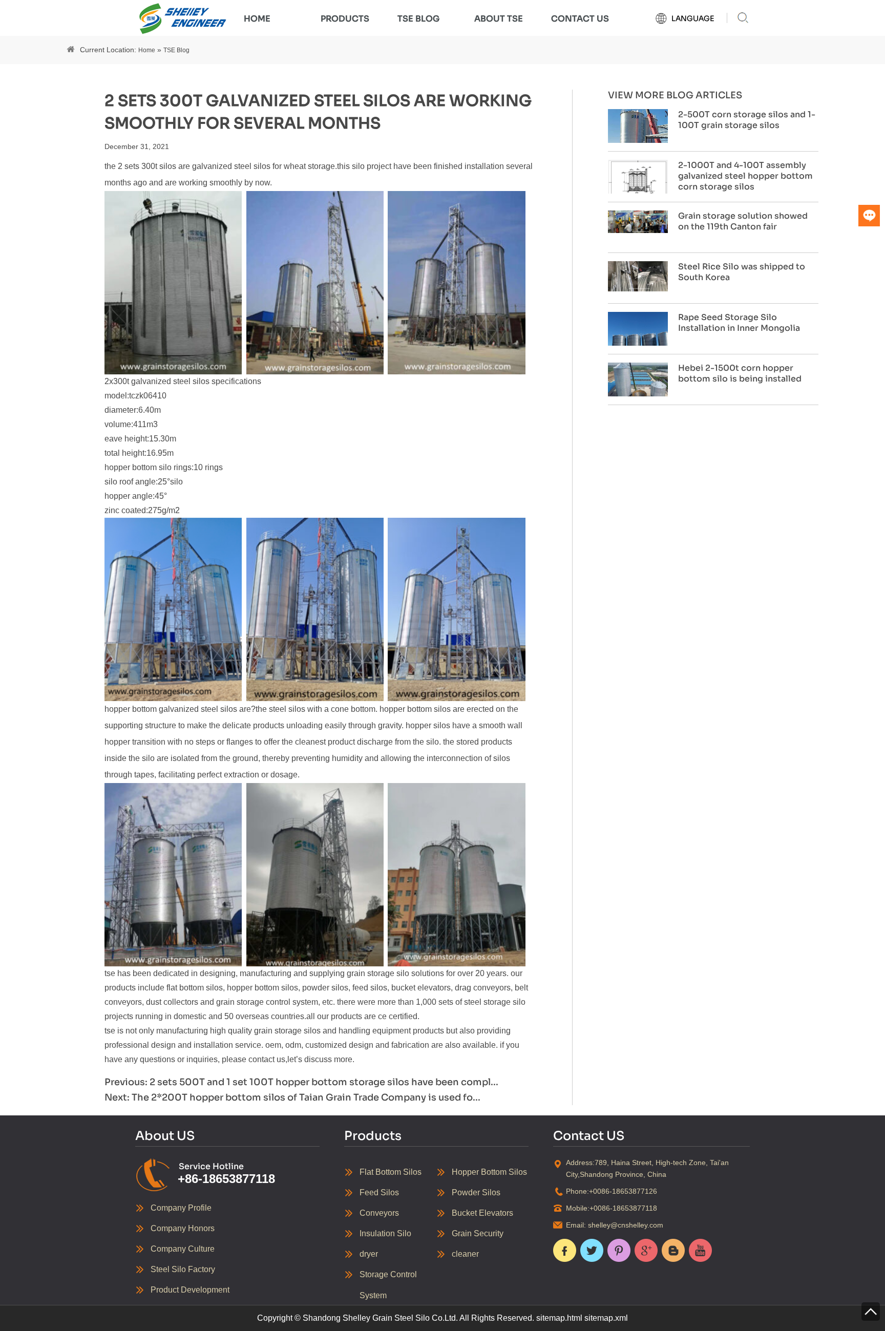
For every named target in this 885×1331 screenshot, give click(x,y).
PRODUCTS (345, 18)
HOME (257, 18)
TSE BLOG (418, 18)
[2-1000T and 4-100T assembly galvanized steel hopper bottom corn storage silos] (638, 181)
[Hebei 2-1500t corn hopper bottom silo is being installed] (638, 384)
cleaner (465, 1254)
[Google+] (646, 1250)
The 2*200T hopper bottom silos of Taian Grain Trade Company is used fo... (306, 1097)
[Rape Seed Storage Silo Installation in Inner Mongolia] (638, 341)
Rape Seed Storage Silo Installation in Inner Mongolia (739, 322)
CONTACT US (580, 18)
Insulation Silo (385, 1233)
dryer (369, 1254)
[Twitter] (591, 1250)
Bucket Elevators (482, 1213)
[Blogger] (673, 1250)
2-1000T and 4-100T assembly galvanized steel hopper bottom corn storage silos (745, 176)
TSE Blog (176, 50)
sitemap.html (559, 1318)
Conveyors (379, 1213)
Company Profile (181, 1207)
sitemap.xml (606, 1318)
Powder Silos (476, 1192)
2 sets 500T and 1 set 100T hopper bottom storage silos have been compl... (324, 1082)
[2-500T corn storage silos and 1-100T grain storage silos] (638, 131)
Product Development (190, 1289)
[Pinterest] (618, 1250)
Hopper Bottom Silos (489, 1172)
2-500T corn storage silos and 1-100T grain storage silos (746, 120)
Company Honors (183, 1228)
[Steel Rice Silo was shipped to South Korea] (638, 275)
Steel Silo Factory (183, 1269)
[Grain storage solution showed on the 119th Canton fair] (638, 221)
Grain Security (477, 1233)
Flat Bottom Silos (391, 1172)
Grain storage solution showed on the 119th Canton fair (743, 221)
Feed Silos (379, 1192)
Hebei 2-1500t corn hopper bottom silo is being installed (740, 373)
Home (146, 50)
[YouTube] (700, 1250)
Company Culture (183, 1248)
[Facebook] (564, 1250)
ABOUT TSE (498, 18)
